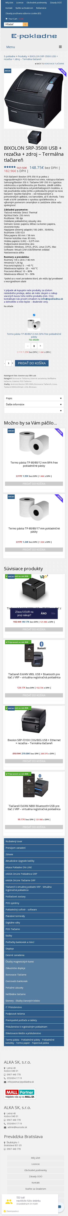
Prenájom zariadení (15, 847)
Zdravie (9, 854)
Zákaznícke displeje (15, 968)
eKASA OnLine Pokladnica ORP (21, 873)
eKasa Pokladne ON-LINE (19, 867)
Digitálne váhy (13, 922)
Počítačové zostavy (15, 896)
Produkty (22, 56)
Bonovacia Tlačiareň (42, 384)
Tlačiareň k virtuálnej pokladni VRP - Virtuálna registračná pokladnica (29, 888)
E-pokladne (34, 35)
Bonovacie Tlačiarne (54, 63)
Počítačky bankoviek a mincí (20, 942)
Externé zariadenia (38, 378)
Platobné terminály (15, 916)
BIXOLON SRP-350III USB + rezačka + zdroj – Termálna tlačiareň (31, 58)
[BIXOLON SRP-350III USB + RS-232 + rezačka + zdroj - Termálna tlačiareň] (34, 137)
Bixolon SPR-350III (26, 384)
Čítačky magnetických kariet (20, 961)
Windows (32, 387)
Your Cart (16, 18)
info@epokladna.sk (52, 298)
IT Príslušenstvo (14, 1007)
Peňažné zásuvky (14, 987)
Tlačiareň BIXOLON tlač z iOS (16, 387)
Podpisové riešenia (15, 1013)
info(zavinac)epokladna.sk (20, 1081)
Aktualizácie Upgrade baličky (20, 860)
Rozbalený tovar (14, 841)
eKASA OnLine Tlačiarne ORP (20, 880)
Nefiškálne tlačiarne (16, 994)
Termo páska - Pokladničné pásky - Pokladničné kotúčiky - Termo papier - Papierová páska (30, 1041)
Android (14, 384)
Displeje (10, 948)
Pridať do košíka (32, 363)
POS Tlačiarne (25, 381)
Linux (54, 384)
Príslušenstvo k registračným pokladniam (26, 1026)
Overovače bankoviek (17, 981)
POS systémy (12, 903)
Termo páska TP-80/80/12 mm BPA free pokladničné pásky (34, 335)
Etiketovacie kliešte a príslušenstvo (23, 1033)
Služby (9, 935)
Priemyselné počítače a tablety (21, 1020)
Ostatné (15, 381)
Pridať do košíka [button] (34, 483)
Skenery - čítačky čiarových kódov (23, 1000)
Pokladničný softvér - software (21, 909)
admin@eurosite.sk (17, 1127)
